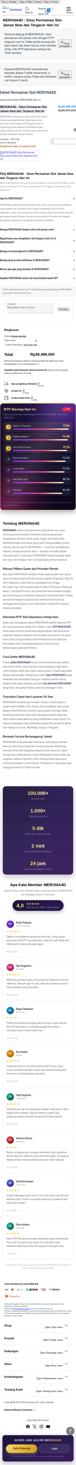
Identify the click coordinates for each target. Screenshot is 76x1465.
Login (54, 1448)
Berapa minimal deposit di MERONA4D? (21, 251)
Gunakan (63, 309)
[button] (20, 340)
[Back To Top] (70, 1431)
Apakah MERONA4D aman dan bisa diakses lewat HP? (29, 278)
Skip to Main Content (30, 2)
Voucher (11, 304)
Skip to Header (9, 2)
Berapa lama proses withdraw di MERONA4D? (25, 260)
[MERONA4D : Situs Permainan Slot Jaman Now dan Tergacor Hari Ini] (19, 156)
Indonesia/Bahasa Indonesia (18, 1410)
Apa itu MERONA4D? (11, 198)
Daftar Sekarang (21, 1448)
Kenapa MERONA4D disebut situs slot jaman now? (27, 229)
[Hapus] (74, 129)
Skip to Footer (51, 2)
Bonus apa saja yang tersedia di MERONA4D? (24, 269)
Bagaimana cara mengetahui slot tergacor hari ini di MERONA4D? (28, 240)
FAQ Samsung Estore (21, 1309)
